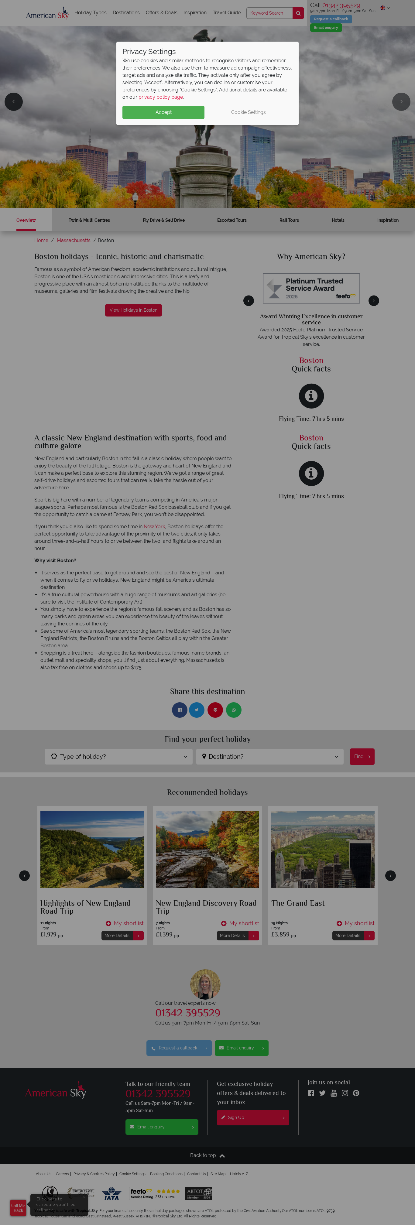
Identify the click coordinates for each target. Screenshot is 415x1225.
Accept (164, 112)
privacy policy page (161, 97)
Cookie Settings (248, 112)
